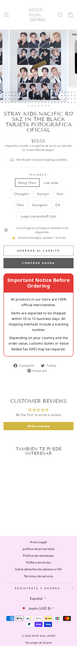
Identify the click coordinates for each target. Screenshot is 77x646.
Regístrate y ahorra (37, 588)
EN (57, 205)
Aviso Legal (38, 542)
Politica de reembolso (38, 556)
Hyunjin (43, 194)
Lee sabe (51, 182)
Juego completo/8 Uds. (38, 216)
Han (60, 194)
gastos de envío (46, 146)
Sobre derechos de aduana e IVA (38, 569)
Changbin (21, 194)
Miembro (39, 174)
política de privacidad (38, 549)
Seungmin (40, 205)
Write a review (38, 426)
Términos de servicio (38, 576)
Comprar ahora (38, 263)
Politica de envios (38, 562)
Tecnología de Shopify (38, 642)
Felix (20, 205)
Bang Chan (27, 182)
